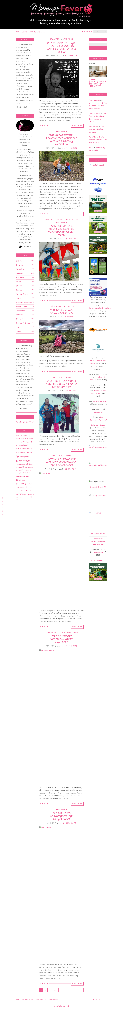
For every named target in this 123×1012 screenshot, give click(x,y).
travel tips (22, 497)
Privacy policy (41, 999)
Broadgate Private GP (98, 487)
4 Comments (70, 391)
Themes (24, 31)
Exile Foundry (93, 127)
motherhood (27, 473)
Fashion (19, 282)
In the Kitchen (21, 306)
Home (18, 31)
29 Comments (70, 317)
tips (26, 487)
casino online (98, 412)
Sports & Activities (23, 323)
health (21, 467)
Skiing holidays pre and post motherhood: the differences (61, 462)
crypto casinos (99, 552)
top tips (30, 487)
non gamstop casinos (98, 533)
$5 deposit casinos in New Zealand (98, 361)
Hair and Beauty (22, 294)
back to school (23, 436)
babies (17, 436)
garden (23, 464)
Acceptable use (27, 999)
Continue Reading (77, 125)
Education (55, 39)
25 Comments (69, 823)
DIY (17, 445)
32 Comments (71, 469)
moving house (20, 476)
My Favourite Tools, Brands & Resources (30, 33)
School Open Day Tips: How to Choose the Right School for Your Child (61, 47)
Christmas (19, 265)
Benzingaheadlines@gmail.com (100, 308)
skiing (23, 487)
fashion (18, 464)
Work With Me (35, 31)
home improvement (29, 467)
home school (18, 470)
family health (28, 448)
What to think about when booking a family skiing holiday (62, 384)
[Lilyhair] (98, 521)
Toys (17, 327)
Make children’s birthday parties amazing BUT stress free (61, 230)
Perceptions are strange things (61, 312)
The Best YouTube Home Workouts (96, 129)
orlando (23, 480)
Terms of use (53, 999)
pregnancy (19, 487)
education (21, 445)
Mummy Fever (61, 1006)
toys (17, 491)
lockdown (26, 470)
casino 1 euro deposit (98, 560)
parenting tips (29, 484)
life (22, 470)
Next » (55, 990)
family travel (23, 460)
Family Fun (57, 377)
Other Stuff (72, 220)
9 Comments (71, 55)
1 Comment (71, 239)
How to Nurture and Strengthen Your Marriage (98, 140)
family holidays (20, 452)
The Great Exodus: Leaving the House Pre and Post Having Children (61, 140)
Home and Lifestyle (53, 220)
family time (24, 457)
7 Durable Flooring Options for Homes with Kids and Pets (98, 83)
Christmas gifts (19, 442)
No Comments (70, 148)
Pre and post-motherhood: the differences (61, 816)
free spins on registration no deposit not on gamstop (98, 541)
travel (22, 490)
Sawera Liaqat (94, 113)
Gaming (19, 290)
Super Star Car (94, 100)
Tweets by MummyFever (25, 422)
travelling (24, 494)
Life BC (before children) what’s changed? (61, 639)
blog (29, 435)
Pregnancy (19, 319)
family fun (20, 448)
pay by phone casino (100, 401)
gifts (17, 467)
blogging (18, 438)
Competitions (20, 269)
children (23, 438)
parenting (21, 483)
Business (19, 261)
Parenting (67, 39)
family (25, 445)
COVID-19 (28, 441)
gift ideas (29, 464)
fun (21, 464)
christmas (30, 438)
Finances (19, 286)
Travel (68, 377)
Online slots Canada (98, 425)
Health (18, 298)
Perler (91, 147)
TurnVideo (92, 137)
